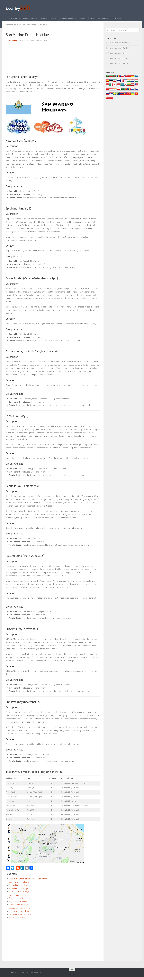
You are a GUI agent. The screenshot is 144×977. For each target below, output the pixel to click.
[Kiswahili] (118, 95)
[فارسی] (115, 81)
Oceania (82, 18)
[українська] (133, 95)
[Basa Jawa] (118, 86)
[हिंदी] (129, 81)
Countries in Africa (12, 18)
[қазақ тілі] (122, 86)
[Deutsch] (133, 77)
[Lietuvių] (129, 86)
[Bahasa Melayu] (136, 86)
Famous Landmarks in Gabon (118, 53)
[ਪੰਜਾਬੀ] (115, 90)
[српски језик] (111, 95)
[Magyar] (136, 81)
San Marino (42, 25)
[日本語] (115, 86)
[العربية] (107, 77)
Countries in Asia (29, 18)
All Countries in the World (97, 18)
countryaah (12, 40)
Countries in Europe (47, 18)
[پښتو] (122, 90)
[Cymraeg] (125, 77)
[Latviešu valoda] (133, 86)
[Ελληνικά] (136, 77)
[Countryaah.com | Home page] (18, 8)
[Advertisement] (53, 59)
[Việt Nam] (136, 95)
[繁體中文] (111, 99)
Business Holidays (13, 25)
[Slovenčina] (136, 90)
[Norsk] (107, 90)
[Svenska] (115, 95)
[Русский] (133, 90)
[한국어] (125, 86)
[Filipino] (125, 95)
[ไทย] (122, 95)
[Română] (129, 90)
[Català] (118, 77)
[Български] (111, 77)
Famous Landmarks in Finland (118, 63)
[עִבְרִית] (125, 81)
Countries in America (66, 18)
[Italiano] (111, 86)
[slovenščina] (107, 95)
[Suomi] (118, 81)
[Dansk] (129, 77)
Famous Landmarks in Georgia (118, 43)
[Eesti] (111, 81)
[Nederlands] (111, 90)
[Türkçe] (129, 95)
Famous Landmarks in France (118, 58)
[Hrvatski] (133, 81)
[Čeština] (122, 77)
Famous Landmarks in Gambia (118, 48)
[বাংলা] (115, 77)
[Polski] (118, 90)
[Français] (122, 81)
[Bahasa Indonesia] (107, 86)
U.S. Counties (116, 18)
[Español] (107, 81)
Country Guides (29, 25)
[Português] (125, 90)
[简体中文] (107, 99)
